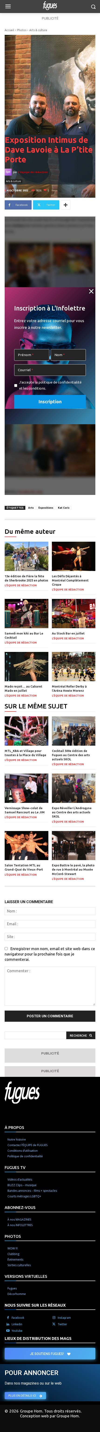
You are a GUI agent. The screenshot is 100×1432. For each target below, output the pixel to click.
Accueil (9, 30)
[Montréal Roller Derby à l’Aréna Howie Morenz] (74, 666)
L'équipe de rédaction (33, 172)
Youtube (17, 1330)
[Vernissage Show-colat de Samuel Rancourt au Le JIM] (26, 788)
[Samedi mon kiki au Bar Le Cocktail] (26, 613)
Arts (31, 507)
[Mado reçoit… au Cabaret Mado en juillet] (26, 666)
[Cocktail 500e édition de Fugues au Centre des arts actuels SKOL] (74, 731)
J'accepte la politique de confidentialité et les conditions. (50, 385)
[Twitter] (54, 1324)
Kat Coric (64, 507)
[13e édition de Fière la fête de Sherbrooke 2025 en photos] (26, 556)
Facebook (18, 1317)
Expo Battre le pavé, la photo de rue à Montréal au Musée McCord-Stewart (73, 869)
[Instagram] (54, 1318)
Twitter (62, 1324)
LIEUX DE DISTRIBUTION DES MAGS (38, 1338)
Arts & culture (38, 30)
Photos (21, 30)
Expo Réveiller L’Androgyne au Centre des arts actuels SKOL (72, 812)
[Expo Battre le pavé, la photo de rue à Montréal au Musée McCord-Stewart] (74, 845)
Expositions (45, 507)
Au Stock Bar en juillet (68, 633)
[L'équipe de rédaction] (9, 172)
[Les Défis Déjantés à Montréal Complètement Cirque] (74, 556)
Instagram (64, 1317)
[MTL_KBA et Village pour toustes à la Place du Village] (26, 731)
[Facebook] (8, 1318)
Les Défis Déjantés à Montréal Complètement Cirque (70, 580)
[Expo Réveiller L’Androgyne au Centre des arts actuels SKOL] (74, 788)
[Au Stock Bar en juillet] (74, 613)
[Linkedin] (8, 1324)
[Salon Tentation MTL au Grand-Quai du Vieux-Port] (26, 845)
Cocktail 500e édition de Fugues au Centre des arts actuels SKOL (71, 755)
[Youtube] (8, 1331)
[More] (65, 205)
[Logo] (50, 5)
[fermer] (91, 291)
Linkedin (17, 1324)
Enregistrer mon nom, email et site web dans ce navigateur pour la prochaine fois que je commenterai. (50, 953)
